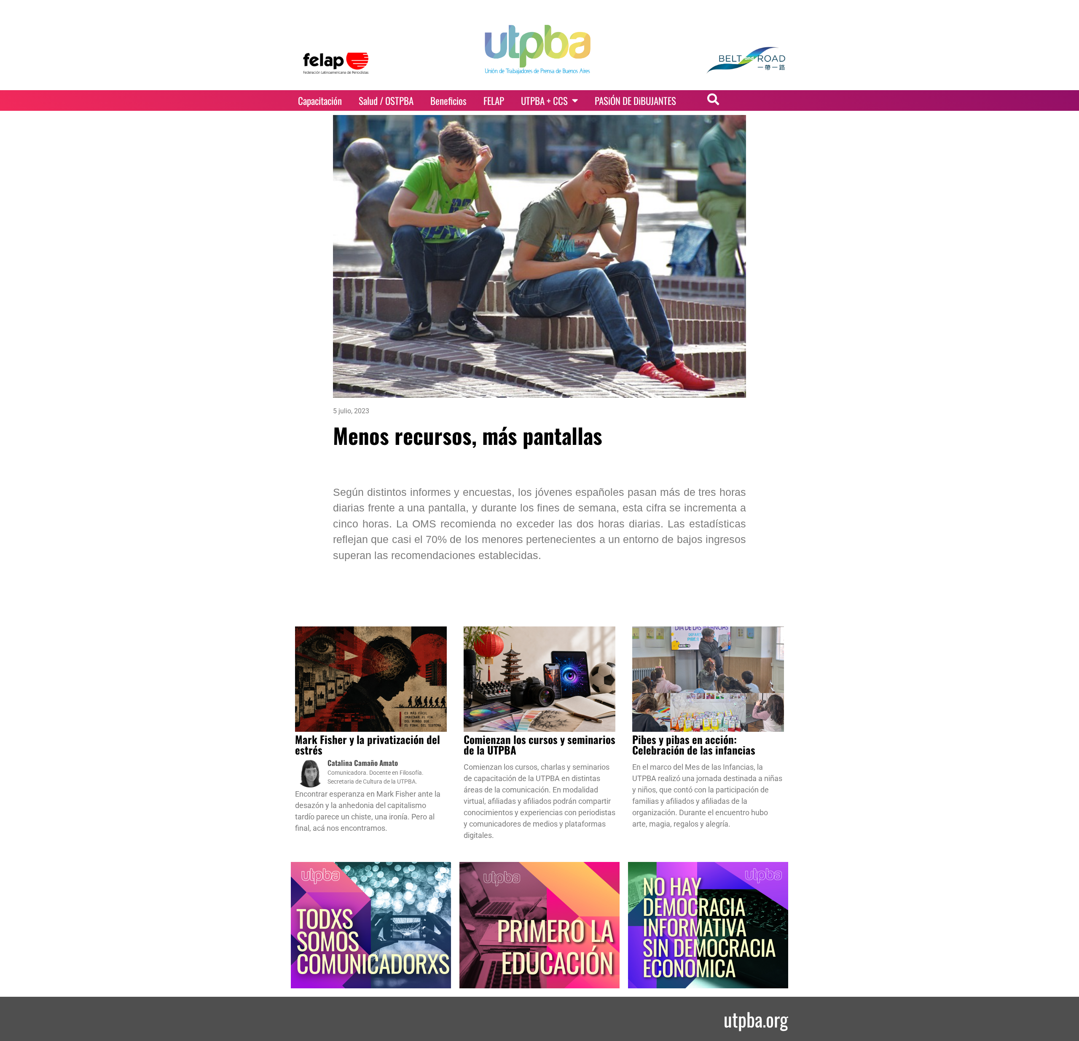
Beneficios (448, 101)
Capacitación (320, 101)
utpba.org (756, 1019)
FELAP (493, 101)
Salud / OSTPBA (386, 101)
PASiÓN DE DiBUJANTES (635, 101)
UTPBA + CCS (544, 101)
